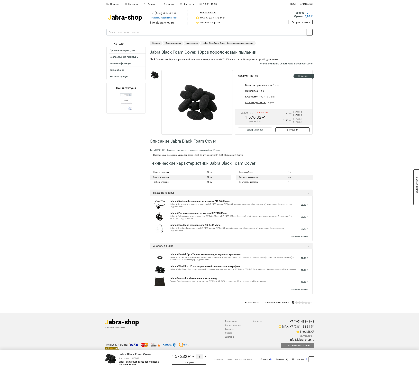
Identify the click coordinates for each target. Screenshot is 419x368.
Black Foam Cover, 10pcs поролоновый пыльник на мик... (139, 363)
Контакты (188, 4)
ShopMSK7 (306, 331)
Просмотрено (298, 359)
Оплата (151, 4)
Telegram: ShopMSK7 (211, 22)
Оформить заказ (301, 22)
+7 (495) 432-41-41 (163, 13)
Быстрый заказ (255, 129)
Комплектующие (119, 76)
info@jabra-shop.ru (301, 339)
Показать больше (299, 236)
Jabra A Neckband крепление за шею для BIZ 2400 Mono (200, 201)
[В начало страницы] (311, 359)
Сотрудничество (233, 325)
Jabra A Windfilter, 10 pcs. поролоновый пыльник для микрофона (205, 266)
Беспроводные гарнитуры (124, 57)
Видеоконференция (120, 63)
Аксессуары (192, 43)
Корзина (280, 359)
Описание (218, 360)
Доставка (168, 4)
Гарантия (133, 4)
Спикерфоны (117, 70)
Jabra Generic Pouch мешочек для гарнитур (193, 278)
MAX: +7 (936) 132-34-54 (213, 17)
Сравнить (265, 359)
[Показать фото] (155, 75)
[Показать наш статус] (126, 101)
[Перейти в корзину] (291, 14)
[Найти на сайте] (310, 32)
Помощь (114, 4)
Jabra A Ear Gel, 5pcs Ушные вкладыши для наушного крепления (205, 254)
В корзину (292, 129)
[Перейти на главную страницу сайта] (124, 18)
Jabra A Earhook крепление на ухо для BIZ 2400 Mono (198, 213)
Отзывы (228, 360)
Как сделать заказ (243, 360)
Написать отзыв (251, 303)
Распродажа (231, 321)
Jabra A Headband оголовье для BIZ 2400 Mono (195, 225)
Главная (156, 43)
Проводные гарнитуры (122, 50)
